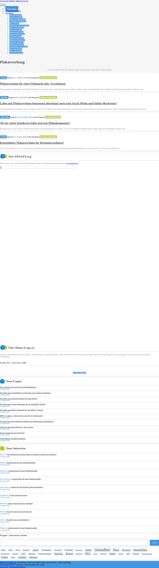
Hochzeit (126, 550)
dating (36, 550)
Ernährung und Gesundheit (19, 26)
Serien (95, 554)
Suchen (154, 543)
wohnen (22, 557)
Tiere (128, 554)
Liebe (23, 554)
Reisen (69, 553)
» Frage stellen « (79, 373)
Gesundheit (102, 549)
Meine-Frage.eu (8, 562)
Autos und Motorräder (17, 19)
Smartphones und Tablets (18, 47)
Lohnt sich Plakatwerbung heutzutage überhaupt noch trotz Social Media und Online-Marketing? (58, 103)
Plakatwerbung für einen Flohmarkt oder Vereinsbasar (33, 83)
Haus (116, 549)
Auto (10, 550)
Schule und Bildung (16, 45)
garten (88, 549)
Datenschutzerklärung (17, 567)
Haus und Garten (15, 30)
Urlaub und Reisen (16, 53)
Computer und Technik (17, 22)
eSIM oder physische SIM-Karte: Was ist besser (16, 427)
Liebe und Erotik (15, 36)
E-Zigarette (46, 550)
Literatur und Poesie (16, 38)
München (31, 554)
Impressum (4, 567)
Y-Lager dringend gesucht (18, 495)
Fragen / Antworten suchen (13, 535)
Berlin (18, 550)
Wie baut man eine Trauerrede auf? (19, 512)
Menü (3, 5)
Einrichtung (58, 550)
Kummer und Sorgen (17, 34)
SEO (87, 553)
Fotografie (79, 550)
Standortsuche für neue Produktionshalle (20, 463)
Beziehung (26, 550)
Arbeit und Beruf (15, 15)
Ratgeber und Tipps (16, 43)
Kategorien (9, 13)
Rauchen (58, 553)
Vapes (13, 557)
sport (112, 553)
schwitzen (79, 554)
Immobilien (140, 549)
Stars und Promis (15, 51)
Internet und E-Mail (16, 32)
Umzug (136, 553)
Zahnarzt (33, 557)
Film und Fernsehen (16, 28)
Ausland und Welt (16, 17)
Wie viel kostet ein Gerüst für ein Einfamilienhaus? (18, 387)
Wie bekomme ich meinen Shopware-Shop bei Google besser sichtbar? (31, 454)
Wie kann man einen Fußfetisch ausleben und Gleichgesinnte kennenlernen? (27, 421)
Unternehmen (147, 554)
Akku (3, 550)
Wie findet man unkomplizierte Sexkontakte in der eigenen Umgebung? (25, 393)
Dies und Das (14, 24)
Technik (120, 554)
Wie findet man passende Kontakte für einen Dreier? (18, 399)
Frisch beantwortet (14, 11)
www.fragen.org (72, 163)
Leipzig (15, 554)
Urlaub (4, 557)
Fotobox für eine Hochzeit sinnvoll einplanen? (27, 487)
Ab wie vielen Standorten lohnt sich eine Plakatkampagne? (35, 123)
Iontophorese (5, 554)
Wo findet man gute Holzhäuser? (17, 520)
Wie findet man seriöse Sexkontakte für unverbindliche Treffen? (22, 404)
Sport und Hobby (15, 49)
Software (103, 554)
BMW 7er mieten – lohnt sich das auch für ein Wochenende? (21, 416)
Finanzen (69, 550)
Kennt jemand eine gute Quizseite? (12, 433)
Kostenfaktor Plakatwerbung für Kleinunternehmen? (32, 142)
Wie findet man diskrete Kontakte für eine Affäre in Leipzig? (21, 410)
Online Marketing (44, 554)
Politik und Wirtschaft (17, 40)
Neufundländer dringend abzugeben (12, 439)
